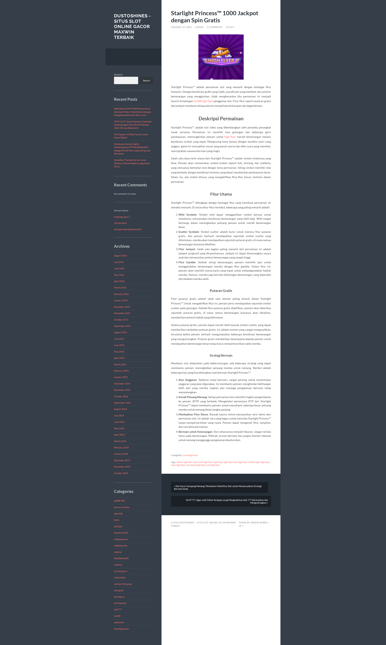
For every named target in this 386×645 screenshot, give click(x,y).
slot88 (117, 616)
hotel (116, 520)
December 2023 (122, 460)
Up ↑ (241, 526)
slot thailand (120, 603)
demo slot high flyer (203, 462)
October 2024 (121, 396)
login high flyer (262, 462)
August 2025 (120, 332)
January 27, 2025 (181, 27)
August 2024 (120, 409)
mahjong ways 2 (122, 216)
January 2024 (121, 453)
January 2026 (121, 300)
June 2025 (119, 345)
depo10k (118, 513)
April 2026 (119, 281)
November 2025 (122, 313)
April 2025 (119, 358)
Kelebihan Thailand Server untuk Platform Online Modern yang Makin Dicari (132, 163)
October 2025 (121, 319)
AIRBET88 (119, 500)
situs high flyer (178, 465)
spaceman (119, 622)
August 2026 (120, 255)
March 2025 (120, 364)
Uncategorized (121, 628)
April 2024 (119, 434)
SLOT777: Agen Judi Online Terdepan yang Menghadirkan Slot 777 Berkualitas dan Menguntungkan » (227, 501)
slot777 (118, 609)
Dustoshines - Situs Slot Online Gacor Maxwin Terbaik (132, 26)
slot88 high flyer (203, 101)
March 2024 (120, 441)
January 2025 (121, 377)
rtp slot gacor (120, 571)
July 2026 (119, 262)
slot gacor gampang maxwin (127, 229)
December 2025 (122, 306)
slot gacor (119, 590)
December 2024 (122, 383)
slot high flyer (213, 465)
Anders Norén (258, 522)
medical (118, 552)
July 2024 (119, 415)
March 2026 (120, 287)
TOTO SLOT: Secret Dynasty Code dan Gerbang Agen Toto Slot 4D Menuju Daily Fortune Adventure (133, 124)
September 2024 (122, 402)
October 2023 (121, 473)
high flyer (230, 136)
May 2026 (119, 274)
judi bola (118, 526)
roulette (118, 564)
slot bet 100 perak (123, 584)
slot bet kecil (120, 223)
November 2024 (122, 390)
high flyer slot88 (246, 462)
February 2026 (121, 294)
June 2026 (119, 268)
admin (199, 27)
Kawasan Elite (121, 532)
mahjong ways (121, 539)
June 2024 (119, 422)
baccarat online (121, 507)
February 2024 (121, 447)
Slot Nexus (119, 596)
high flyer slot (230, 462)
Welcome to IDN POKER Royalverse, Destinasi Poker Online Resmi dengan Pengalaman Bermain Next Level (132, 111)
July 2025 (119, 338)
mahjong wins (120, 545)
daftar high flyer (184, 462)
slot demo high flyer (196, 465)
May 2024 (119, 428)
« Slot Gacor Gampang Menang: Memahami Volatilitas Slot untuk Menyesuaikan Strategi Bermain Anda (218, 487)
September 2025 (122, 326)
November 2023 (122, 466)
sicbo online (120, 577)
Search (118, 75)
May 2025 (119, 351)
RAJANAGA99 (121, 558)
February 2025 (121, 370)
